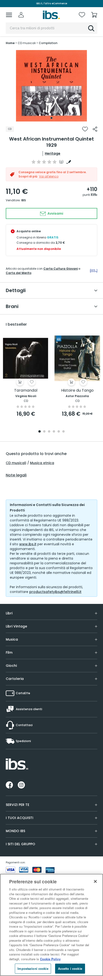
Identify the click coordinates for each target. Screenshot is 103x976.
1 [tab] (51, 118)
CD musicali (16, 462)
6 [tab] (63, 432)
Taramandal (25, 390)
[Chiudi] (95, 881)
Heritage (52, 153)
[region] (51, 925)
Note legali (16, 475)
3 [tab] (49, 432)
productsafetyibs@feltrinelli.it (55, 591)
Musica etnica (42, 462)
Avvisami (55, 213)
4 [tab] (54, 432)
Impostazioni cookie (32, 968)
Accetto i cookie (70, 968)
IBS (23, 200)
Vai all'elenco (48, 176)
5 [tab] (59, 432)
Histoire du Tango (77, 390)
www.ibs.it (27, 544)
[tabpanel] (51, 85)
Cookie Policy (50, 959)
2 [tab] (44, 432)
